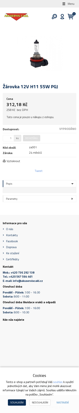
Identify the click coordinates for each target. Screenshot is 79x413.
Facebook (12, 241)
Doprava (11, 247)
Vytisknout (13, 161)
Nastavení (63, 402)
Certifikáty (12, 259)
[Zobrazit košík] (69, 16)
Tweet (39, 171)
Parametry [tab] (11, 199)
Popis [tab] (9, 184)
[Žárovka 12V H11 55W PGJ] (39, 53)
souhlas (58, 382)
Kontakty (12, 235)
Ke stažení (12, 253)
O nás (9, 229)
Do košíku (31, 138)
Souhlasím (17, 402)
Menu (70, 3)
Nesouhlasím (40, 402)
